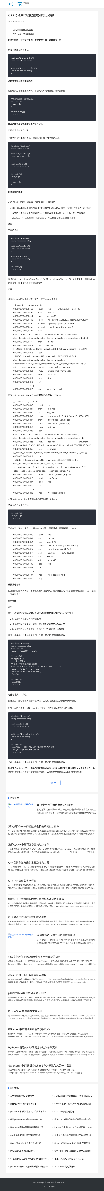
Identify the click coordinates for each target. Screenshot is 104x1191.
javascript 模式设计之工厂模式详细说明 (28, 1111)
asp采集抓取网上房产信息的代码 (25, 1135)
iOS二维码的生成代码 (64, 1111)
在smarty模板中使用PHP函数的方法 (26, 1127)
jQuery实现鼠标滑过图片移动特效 (25, 1143)
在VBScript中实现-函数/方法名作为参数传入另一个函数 (40, 1065)
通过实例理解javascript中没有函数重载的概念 (34, 956)
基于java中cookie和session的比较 (26, 1119)
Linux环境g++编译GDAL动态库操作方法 (72, 1103)
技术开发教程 (38, 1182)
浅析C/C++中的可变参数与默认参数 (28, 844)
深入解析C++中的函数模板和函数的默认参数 (33, 826)
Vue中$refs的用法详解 (64, 1166)
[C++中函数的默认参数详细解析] (21, 811)
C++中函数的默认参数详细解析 (55, 804)
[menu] (95, 4)
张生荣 (53, 1186)
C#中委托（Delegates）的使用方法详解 (72, 1151)
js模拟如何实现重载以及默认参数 (27, 993)
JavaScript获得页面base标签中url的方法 (73, 1096)
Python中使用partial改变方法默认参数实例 (32, 1047)
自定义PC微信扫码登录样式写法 (69, 1158)
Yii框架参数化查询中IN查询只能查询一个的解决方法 (30, 1158)
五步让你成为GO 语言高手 (22, 1096)
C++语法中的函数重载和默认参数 (27, 917)
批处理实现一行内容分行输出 (23, 1103)
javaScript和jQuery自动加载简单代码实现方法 (30, 1166)
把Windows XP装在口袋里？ (23, 1151)
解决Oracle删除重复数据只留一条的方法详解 (74, 1119)
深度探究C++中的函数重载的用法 (56, 935)
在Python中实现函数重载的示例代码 (29, 1029)
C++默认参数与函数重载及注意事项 (28, 862)
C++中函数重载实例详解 (22, 880)
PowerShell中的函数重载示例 (25, 1011)
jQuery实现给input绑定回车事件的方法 (72, 1143)
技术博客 (50, 1182)
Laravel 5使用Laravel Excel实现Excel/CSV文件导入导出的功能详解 (74, 1127)
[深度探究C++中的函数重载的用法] (21, 941)
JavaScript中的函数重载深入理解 (27, 975)
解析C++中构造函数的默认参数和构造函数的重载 (36, 899)
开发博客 (60, 1182)
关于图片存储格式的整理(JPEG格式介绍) (73, 1135)
